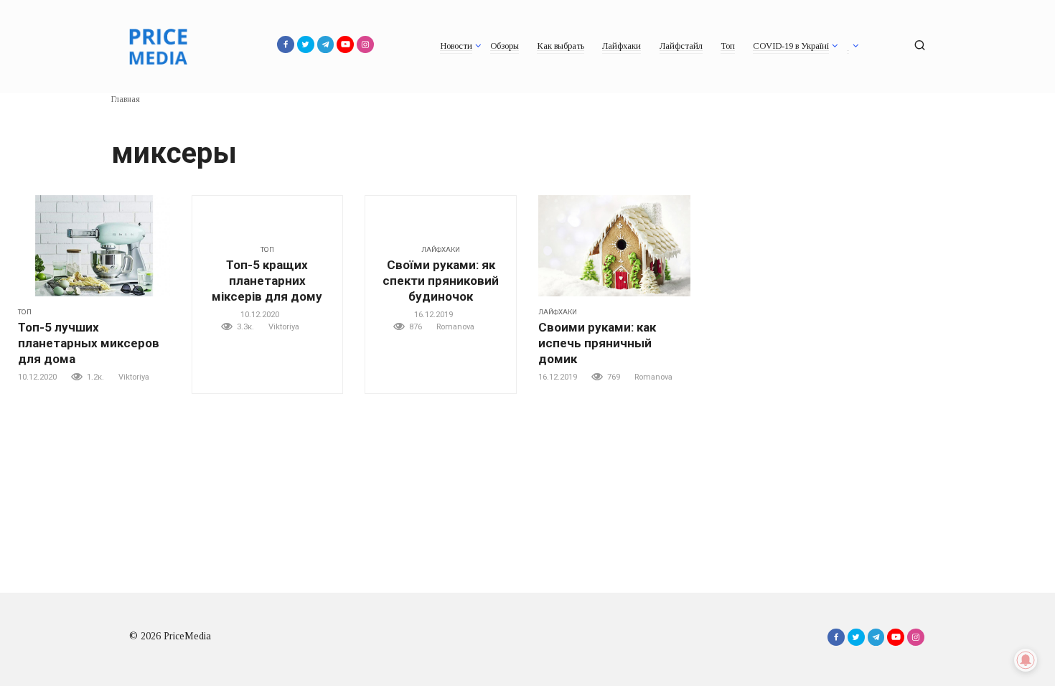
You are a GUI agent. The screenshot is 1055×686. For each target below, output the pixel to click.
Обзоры (504, 46)
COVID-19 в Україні (791, 46)
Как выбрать (560, 46)
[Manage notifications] (1025, 660)
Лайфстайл (681, 46)
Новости (456, 46)
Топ (728, 46)
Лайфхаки (621, 46)
